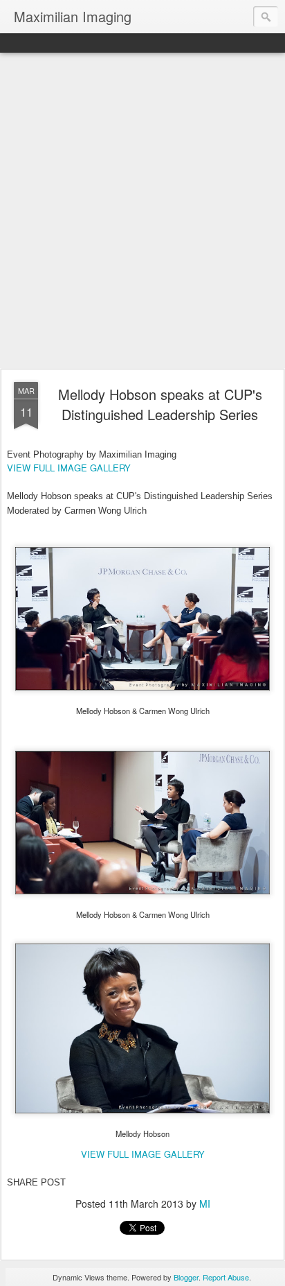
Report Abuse (226, 1277)
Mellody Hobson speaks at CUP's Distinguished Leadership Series (160, 404)
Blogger (186, 1277)
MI (204, 1203)
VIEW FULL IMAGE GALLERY (69, 467)
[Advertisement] (142, 211)
